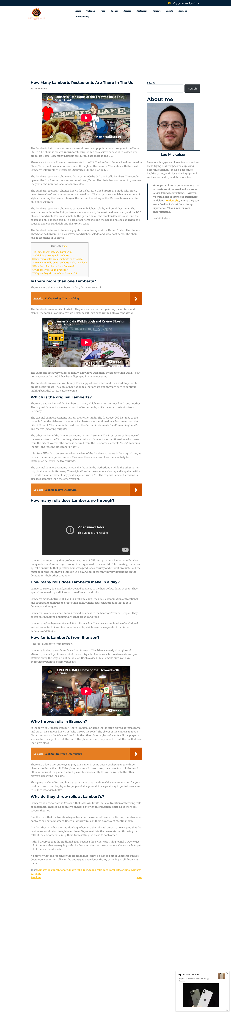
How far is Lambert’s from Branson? (53, 266)
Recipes (127, 10)
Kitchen (114, 10)
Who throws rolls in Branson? (50, 269)
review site (172, 200)
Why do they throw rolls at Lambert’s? (54, 273)
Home (78, 10)
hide (65, 246)
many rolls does (78, 869)
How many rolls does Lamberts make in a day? (59, 262)
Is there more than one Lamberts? (52, 251)
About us (183, 10)
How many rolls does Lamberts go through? (57, 258)
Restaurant (142, 10)
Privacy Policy (82, 16)
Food (103, 10)
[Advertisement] (115, 51)
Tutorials (90, 10)
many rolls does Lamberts (104, 869)
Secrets (169, 10)
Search (151, 82)
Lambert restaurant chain (52, 869)
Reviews (157, 10)
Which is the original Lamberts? (51, 255)
